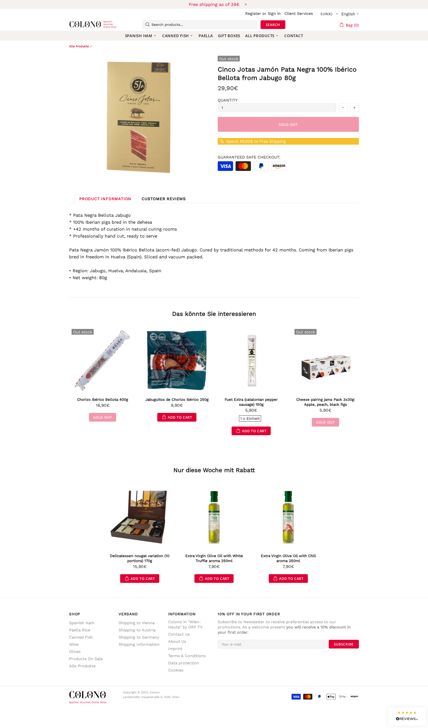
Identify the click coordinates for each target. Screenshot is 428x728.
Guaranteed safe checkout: (249, 157)
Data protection (183, 663)
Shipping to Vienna (137, 622)
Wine (74, 644)
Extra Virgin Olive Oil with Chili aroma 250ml (288, 558)
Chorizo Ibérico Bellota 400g (102, 399)
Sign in (274, 13)
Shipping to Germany (139, 637)
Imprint (175, 648)
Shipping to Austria (137, 630)
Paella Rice (79, 630)
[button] (407, 716)
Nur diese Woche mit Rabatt (214, 470)
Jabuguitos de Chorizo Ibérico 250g (177, 399)
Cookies (175, 670)
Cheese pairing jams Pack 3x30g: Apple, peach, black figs (325, 402)
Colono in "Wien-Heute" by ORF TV (185, 624)
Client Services (298, 13)
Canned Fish (81, 637)
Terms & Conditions (187, 655)
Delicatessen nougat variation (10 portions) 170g (139, 558)
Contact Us (179, 634)
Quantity (228, 100)
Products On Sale (86, 658)
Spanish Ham (81, 622)
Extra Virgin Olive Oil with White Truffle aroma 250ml (214, 558)
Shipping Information (139, 644)
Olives (74, 651)
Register (253, 13)
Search (273, 24)
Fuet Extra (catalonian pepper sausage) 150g (251, 402)
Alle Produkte (79, 46)
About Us (177, 641)
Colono (77, 24)
